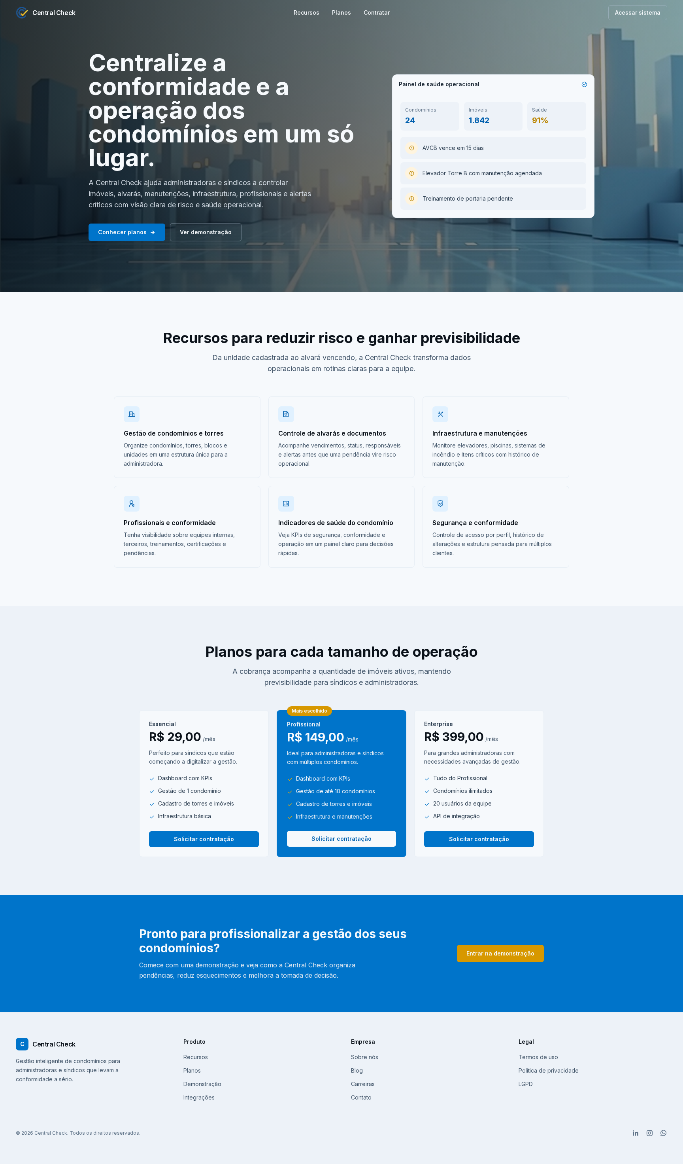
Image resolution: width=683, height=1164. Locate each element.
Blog (357, 1070)
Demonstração (202, 1084)
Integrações (199, 1097)
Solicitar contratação (204, 839)
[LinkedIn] (636, 1133)
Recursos (306, 12)
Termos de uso (538, 1057)
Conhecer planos (122, 232)
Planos (341, 12)
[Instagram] (649, 1133)
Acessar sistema (637, 12)
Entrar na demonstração (500, 953)
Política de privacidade (549, 1070)
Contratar (377, 12)
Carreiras (363, 1084)
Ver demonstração (206, 232)
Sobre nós (364, 1057)
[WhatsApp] (663, 1133)
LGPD (526, 1084)
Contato (361, 1097)
